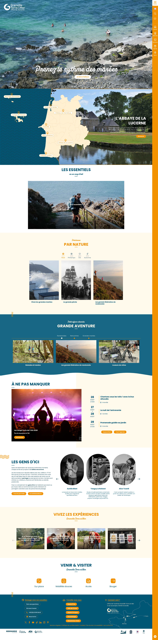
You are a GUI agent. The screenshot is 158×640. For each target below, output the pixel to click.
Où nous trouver (31, 608)
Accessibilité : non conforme (103, 625)
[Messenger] (155, 636)
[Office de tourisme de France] (144, 632)
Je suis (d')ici (68, 77)
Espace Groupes (73, 612)
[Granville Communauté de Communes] (38, 632)
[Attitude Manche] (22, 632)
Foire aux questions (32, 604)
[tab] (63, 255)
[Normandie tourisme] (11, 632)
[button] (155, 14)
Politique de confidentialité (70, 625)
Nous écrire (32, 616)
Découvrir (141, 136)
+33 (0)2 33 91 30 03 (35, 612)
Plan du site (89, 625)
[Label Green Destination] (123, 632)
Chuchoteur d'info (73, 621)
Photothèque (72, 616)
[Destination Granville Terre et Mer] (14, 7)
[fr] (155, 8)
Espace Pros (71, 604)
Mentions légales (55, 625)
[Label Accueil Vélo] (131, 632)
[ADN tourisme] (30, 632)
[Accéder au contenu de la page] (76, 84)
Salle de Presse (72, 608)
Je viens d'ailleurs (83, 77)
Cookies (82, 625)
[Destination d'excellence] (137, 632)
